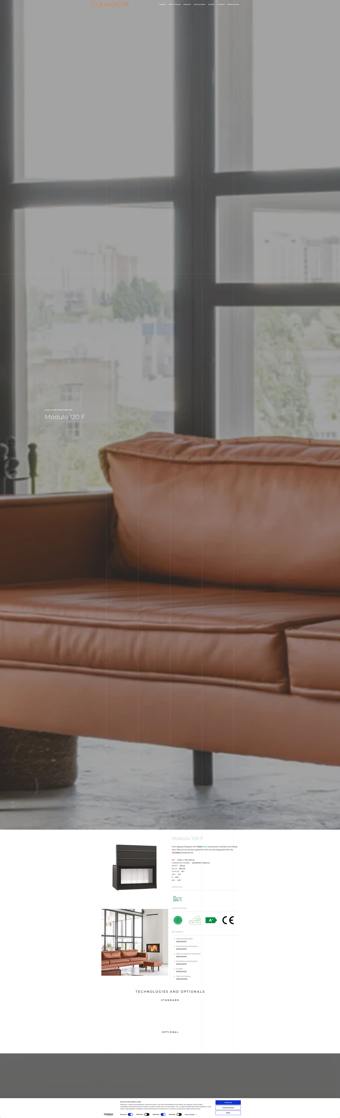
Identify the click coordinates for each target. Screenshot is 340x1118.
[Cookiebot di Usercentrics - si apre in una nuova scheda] (108, 1114)
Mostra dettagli (189, 1114)
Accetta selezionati (228, 1107)
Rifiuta (228, 1113)
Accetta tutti (228, 1102)
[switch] (146, 1114)
